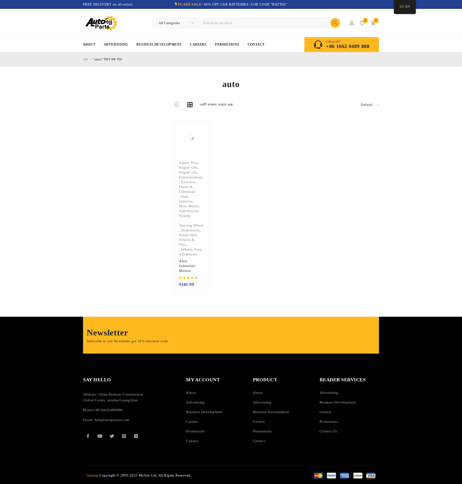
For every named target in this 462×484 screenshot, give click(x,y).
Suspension (190, 230)
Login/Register (351, 23)
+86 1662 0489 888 (347, 46)
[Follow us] (112, 436)
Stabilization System (189, 213)
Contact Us (328, 431)
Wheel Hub (188, 235)
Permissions (227, 44)
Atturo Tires (188, 163)
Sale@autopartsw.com (111, 420)
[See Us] (124, 436)
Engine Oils (188, 167)
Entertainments (191, 177)
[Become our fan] (88, 436)
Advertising (116, 44)
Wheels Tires (191, 249)
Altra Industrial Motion (187, 266)
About (89, 44)
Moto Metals (189, 206)
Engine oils (188, 172)
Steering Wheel (191, 225)
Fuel (184, 196)
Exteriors (188, 182)
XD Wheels (188, 254)
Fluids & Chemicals (187, 189)
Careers (198, 44)
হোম (85, 59)
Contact (256, 44)
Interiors (185, 201)
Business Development (158, 44)
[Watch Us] (100, 436)
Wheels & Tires (187, 242)
